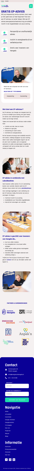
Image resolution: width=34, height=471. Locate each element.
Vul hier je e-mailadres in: (14, 391)
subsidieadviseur (26, 188)
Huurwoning (23, 96)
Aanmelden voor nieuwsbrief (17, 400)
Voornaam (9, 383)
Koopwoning (10, 96)
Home (2, 1)
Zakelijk (6, 1)
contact (9, 260)
